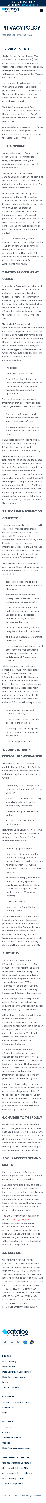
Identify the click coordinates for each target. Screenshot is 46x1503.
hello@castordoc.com (24, 1219)
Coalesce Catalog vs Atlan (15, 1468)
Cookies (6, 1442)
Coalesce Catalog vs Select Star (18, 1473)
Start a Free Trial (10, 1387)
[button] (41, 10)
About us (6, 1427)
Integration (8, 1407)
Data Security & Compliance (16, 1371)
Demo (5, 1382)
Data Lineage (8, 1366)
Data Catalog (9, 1361)
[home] (13, 10)
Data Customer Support (14, 1377)
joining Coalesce (30, 5)
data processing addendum (16, 1448)
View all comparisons (13, 1483)
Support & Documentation (15, 1402)
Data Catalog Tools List (13, 1478)
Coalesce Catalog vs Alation (16, 1462)
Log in (5, 1412)
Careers (6, 1432)
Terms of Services (11, 1437)
